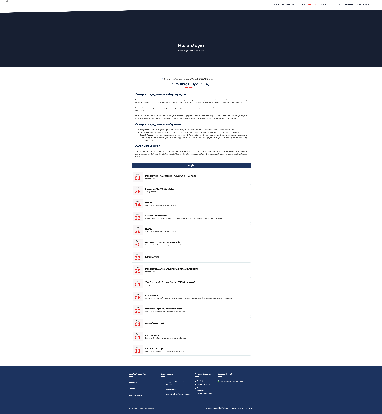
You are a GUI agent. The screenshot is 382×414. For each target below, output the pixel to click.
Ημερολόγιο (313, 5)
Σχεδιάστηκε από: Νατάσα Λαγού (242, 408)
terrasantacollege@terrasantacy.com (177, 394)
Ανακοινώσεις (334, 5)
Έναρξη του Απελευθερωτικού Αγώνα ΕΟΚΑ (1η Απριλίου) (170, 282)
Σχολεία (301, 5)
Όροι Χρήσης (201, 381)
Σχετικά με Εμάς (288, 5)
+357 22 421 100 (170, 389)
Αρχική (276, 5)
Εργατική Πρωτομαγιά (154, 323)
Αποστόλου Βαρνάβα (154, 348)
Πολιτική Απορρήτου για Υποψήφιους (204, 389)
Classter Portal (363, 5)
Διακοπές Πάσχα (152, 295)
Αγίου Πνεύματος (152, 335)
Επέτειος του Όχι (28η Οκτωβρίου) (159, 189)
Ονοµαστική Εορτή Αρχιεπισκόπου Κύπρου (163, 308)
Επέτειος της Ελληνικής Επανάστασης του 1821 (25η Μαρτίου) (171, 269)
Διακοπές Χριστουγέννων (156, 215)
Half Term (149, 202)
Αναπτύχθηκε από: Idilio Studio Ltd (217, 408)
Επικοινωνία (349, 5)
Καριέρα (324, 5)
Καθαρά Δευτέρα (152, 257)
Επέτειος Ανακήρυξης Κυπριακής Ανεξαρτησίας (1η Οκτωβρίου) (172, 176)
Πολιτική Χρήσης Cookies (205, 394)
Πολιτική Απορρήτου (203, 384)
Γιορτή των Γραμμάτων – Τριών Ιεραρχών (162, 242)
